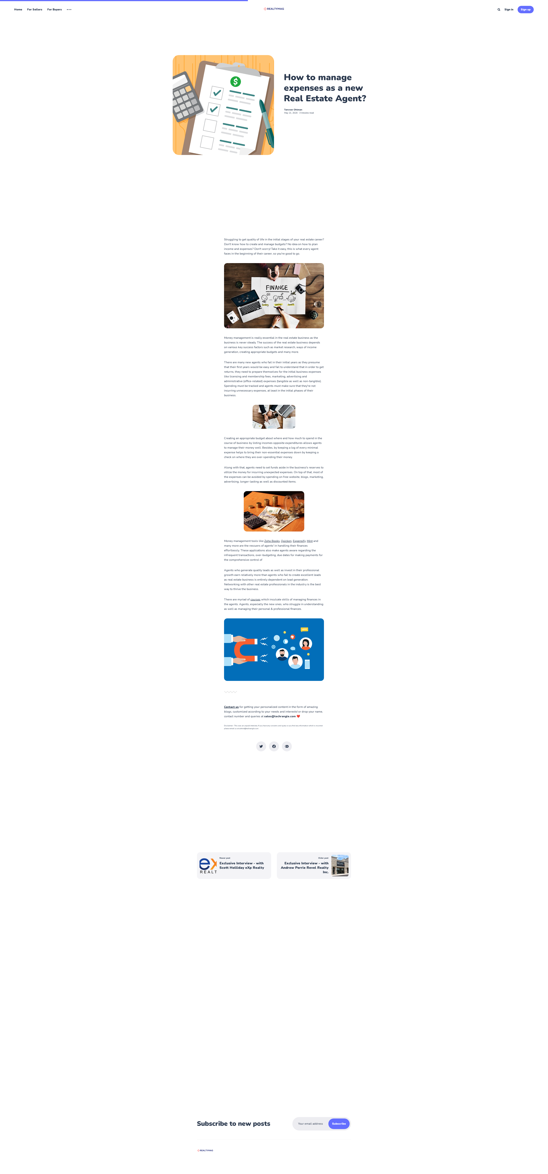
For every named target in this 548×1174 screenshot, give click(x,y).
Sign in (508, 9)
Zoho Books (272, 541)
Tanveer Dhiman (293, 109)
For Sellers (34, 9)
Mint (310, 541)
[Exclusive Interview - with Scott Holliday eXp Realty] (234, 865)
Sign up (526, 9)
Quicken (286, 541)
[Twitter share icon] (261, 746)
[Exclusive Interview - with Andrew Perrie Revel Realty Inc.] (314, 865)
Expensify (299, 541)
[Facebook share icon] (274, 746)
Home (18, 9)
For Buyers (54, 9)
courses (255, 599)
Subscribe (339, 1124)
